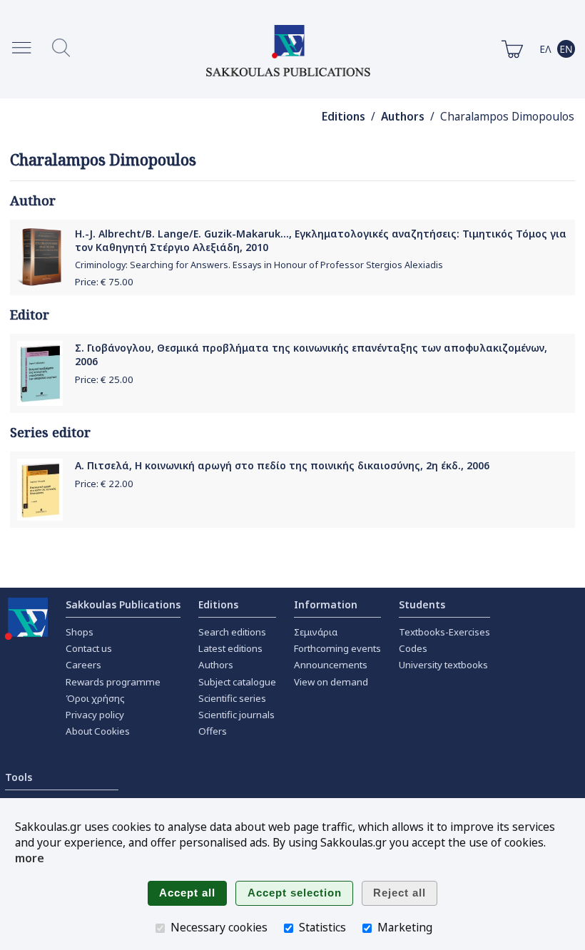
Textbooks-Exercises (444, 631)
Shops (79, 631)
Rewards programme (113, 681)
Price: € (104, 281)
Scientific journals (236, 714)
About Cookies (98, 731)
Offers (212, 731)
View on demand (331, 681)
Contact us (89, 648)
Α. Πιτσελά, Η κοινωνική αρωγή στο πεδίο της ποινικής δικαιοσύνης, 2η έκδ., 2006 (282, 465)
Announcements (330, 664)
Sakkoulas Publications (123, 604)
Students (422, 604)
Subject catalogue (237, 681)
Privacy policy (95, 714)
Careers (83, 664)
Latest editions (230, 648)
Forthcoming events (337, 648)
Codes (413, 648)
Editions (343, 116)
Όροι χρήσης (95, 698)
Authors (402, 116)
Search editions (232, 631)
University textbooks (443, 664)
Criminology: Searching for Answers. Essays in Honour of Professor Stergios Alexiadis (259, 265)
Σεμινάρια (315, 631)
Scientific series (232, 698)
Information (325, 604)
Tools (18, 777)
